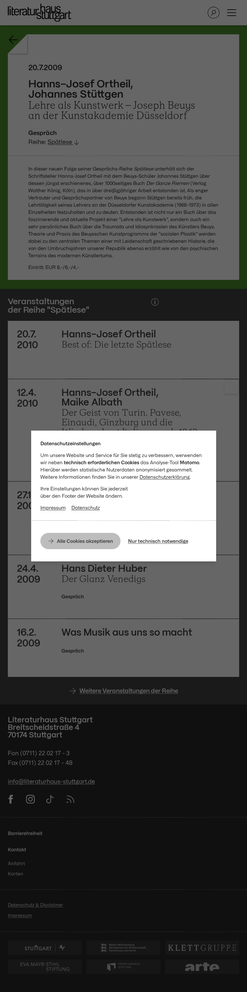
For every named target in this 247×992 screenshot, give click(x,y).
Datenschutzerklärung (164, 477)
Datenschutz (85, 507)
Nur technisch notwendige (158, 541)
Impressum (53, 507)
